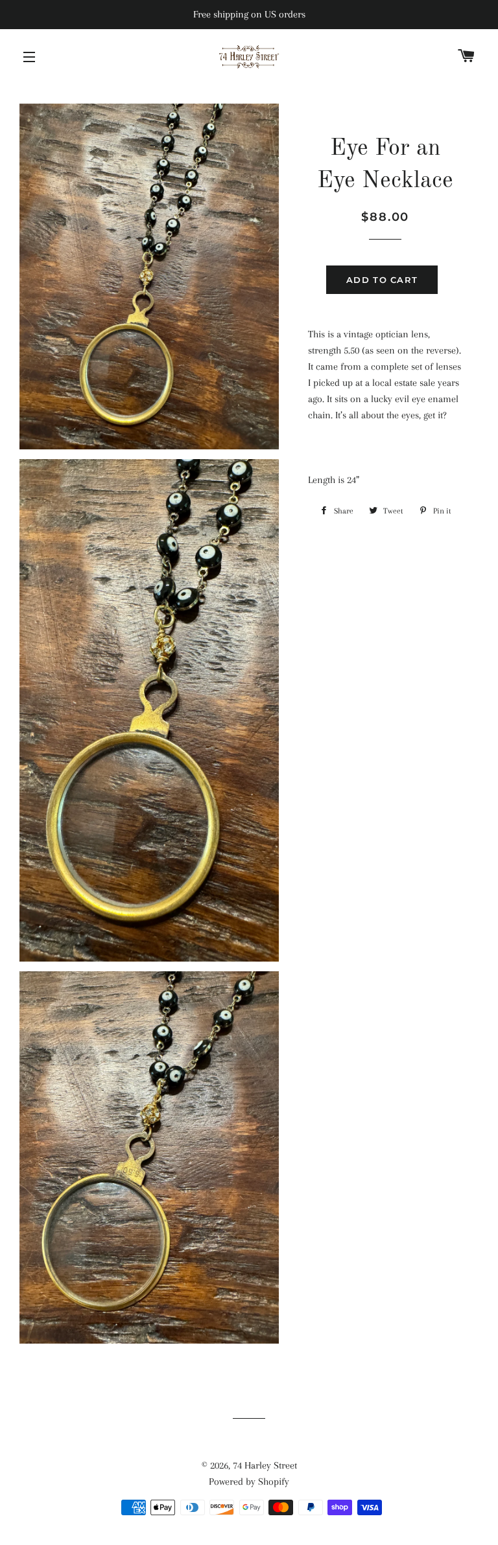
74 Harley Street (265, 1465)
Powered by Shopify (249, 1481)
